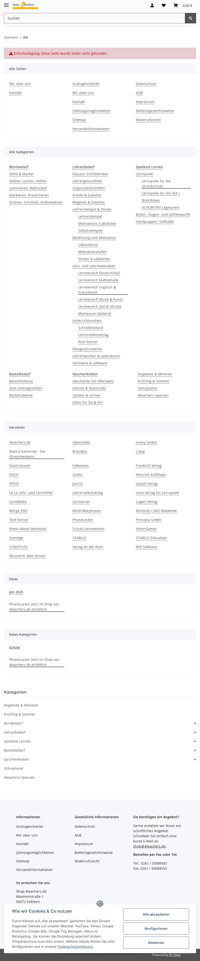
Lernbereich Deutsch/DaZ (99, 273)
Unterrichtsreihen (87, 320)
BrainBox (79, 451)
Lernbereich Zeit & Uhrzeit (99, 306)
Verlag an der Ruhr (87, 546)
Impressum (145, 101)
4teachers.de (19, 442)
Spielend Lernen (17, 741)
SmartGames (146, 528)
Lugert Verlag (147, 501)
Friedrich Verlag (149, 465)
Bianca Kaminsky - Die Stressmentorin (27, 454)
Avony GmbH (146, 442)
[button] (152, 5)
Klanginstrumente (87, 349)
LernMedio (18, 501)
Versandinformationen (90, 128)
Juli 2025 (16, 592)
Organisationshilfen (88, 188)
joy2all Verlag (147, 483)
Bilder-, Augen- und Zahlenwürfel (163, 214)
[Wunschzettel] (164, 5)
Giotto (77, 474)
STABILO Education (151, 537)
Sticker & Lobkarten (94, 258)
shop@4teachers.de (149, 846)
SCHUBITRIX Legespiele (160, 207)
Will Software (146, 546)
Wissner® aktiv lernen (27, 555)
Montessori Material (94, 313)
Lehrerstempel (90, 216)
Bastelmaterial (21, 381)
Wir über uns (20, 83)
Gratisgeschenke (86, 83)
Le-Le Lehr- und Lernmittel (31, 492)
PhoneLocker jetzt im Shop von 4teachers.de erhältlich (34, 607)
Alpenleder (81, 442)
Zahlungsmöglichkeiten (91, 110)
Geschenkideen (16, 759)
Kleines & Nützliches (89, 388)
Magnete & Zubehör (88, 202)
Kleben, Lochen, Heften (28, 181)
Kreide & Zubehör (86, 195)
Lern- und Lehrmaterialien (94, 266)
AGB (139, 92)
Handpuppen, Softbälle (155, 221)
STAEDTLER (18, 546)
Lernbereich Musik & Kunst (100, 299)
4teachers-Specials (153, 395)
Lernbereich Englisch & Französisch (97, 290)
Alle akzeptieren (156, 914)
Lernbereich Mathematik (98, 280)
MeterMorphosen (86, 510)
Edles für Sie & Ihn (87, 402)
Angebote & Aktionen (155, 374)
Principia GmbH (148, 519)
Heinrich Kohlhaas (151, 474)
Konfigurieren (156, 928)
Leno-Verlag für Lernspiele (157, 492)
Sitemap (79, 119)
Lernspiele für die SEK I (161, 193)
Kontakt (15, 92)
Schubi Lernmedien (88, 528)
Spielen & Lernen (86, 395)
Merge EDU (18, 510)
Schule (14, 647)
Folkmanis (80, 465)
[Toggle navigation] (6, 3)
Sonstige (16, 537)
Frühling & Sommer (154, 381)
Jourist (77, 483)
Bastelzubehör (21, 395)
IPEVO (14, 483)
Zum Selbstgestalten (26, 388)
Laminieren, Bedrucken (28, 188)
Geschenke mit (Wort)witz (93, 381)
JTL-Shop (174, 955)
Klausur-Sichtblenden (90, 174)
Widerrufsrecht (148, 119)
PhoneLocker (82, 519)
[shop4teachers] (25, 5)
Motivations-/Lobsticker (97, 223)
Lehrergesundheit (87, 181)
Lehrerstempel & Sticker (92, 209)
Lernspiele (144, 174)
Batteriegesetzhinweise (155, 110)
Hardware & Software (89, 363)
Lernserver (81, 501)
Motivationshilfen (92, 251)
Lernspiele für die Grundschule (156, 183)
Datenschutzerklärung (75, 946)
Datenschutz (146, 83)
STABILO (79, 537)
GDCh (14, 474)
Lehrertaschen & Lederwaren (96, 356)
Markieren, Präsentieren (29, 195)
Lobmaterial (88, 244)
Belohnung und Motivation (94, 237)
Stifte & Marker (21, 174)
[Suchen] (190, 18)
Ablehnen (156, 943)
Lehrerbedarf (15, 732)
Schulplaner (148, 388)
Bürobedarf (13, 723)
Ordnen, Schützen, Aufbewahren (36, 202)
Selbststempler (90, 230)
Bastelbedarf (14, 750)
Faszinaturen (19, 465)
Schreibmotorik (90, 327)
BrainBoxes (151, 200)
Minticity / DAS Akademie (156, 510)
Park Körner (88, 341)
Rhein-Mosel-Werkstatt (28, 528)
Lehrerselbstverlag (93, 334)
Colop (140, 451)
